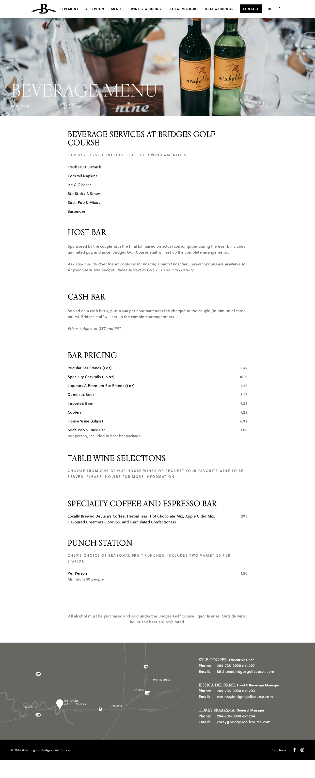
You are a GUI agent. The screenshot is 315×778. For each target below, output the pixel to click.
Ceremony (69, 9)
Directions (278, 750)
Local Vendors (184, 9)
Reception (94, 9)
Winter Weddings (147, 9)
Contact (250, 9)
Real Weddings (219, 9)
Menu (116, 9)
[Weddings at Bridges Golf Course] (44, 9)
